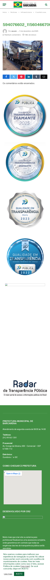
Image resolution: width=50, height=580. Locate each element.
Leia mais (25, 566)
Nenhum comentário (13, 35)
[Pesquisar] (46, 5)
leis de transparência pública (27, 546)
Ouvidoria (7, 457)
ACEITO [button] (19, 574)
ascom (14, 31)
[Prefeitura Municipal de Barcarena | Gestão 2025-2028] (25, 4)
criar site (19, 537)
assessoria (32, 540)
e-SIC (15, 457)
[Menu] (4, 5)
